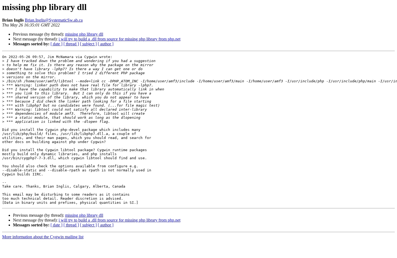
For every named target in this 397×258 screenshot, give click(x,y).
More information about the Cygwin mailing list (42, 237)
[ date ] (56, 44)
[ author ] (105, 44)
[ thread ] (71, 44)
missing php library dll (84, 34)
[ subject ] (88, 44)
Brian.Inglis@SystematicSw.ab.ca (54, 20)
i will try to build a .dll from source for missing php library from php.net (119, 39)
